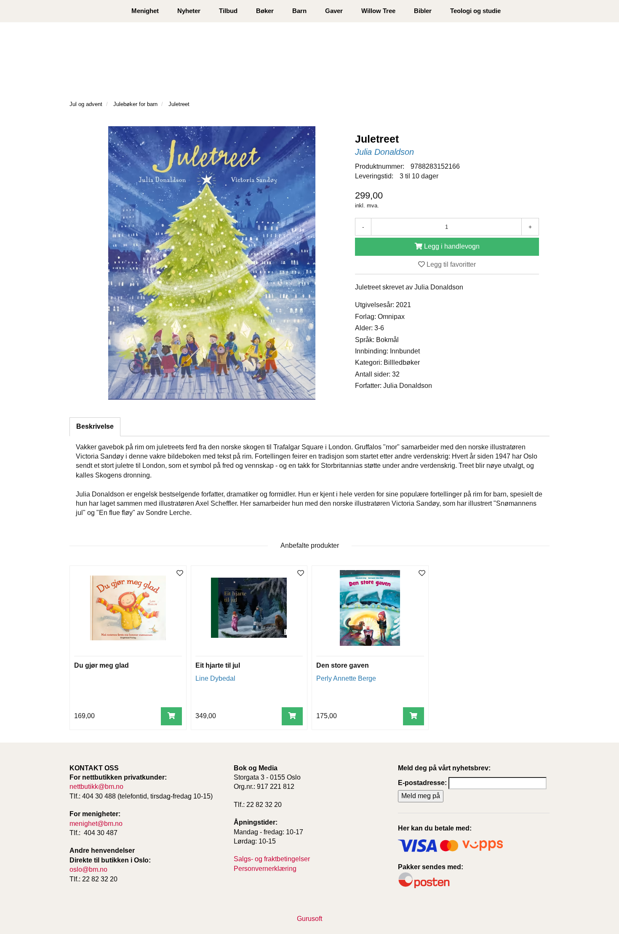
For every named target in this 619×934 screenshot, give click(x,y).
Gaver (334, 10)
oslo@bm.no (88, 869)
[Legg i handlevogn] (171, 716)
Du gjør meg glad (101, 665)
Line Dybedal (215, 678)
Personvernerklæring (265, 868)
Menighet (145, 10)
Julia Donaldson (384, 152)
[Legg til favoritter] (179, 574)
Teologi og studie (475, 10)
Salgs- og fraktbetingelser (272, 858)
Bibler (423, 10)
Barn (299, 10)
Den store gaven (342, 665)
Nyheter (188, 10)
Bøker (265, 10)
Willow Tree (378, 10)
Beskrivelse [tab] (95, 426)
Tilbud (228, 10)
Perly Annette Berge (346, 678)
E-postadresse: (422, 782)
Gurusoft (309, 918)
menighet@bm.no (96, 823)
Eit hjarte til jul (217, 665)
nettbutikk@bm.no (96, 786)
